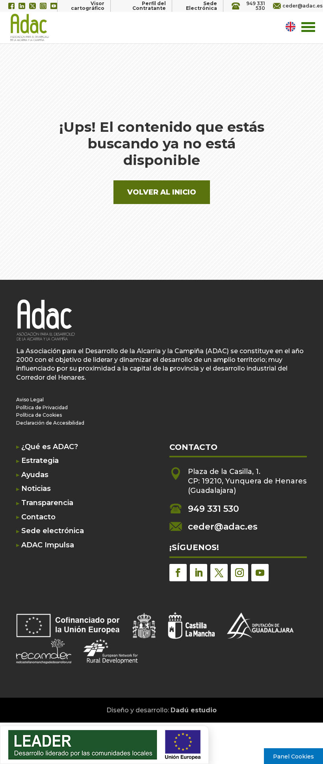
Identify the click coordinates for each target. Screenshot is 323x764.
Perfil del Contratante (149, 5)
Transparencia (47, 503)
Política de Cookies (39, 415)
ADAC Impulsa (47, 545)
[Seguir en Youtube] (260, 572)
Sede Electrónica (201, 5)
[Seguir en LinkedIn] (198, 572)
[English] (291, 26)
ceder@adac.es (298, 6)
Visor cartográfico (87, 5)
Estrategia (40, 461)
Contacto (38, 517)
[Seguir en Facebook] (178, 572)
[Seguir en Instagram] (239, 572)
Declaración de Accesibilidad (50, 423)
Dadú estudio (194, 710)
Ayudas (34, 475)
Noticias (36, 489)
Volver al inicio (161, 192)
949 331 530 (255, 5)
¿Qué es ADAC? (49, 447)
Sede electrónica (52, 531)
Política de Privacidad (42, 407)
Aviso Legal (30, 400)
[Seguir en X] (219, 572)
